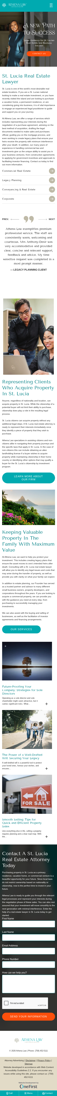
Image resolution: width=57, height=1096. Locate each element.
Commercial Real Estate (16, 170)
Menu (51, 6)
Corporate (8, 198)
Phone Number (10, 959)
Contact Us (39, 53)
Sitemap (29, 1064)
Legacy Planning (11, 180)
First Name (8, 918)
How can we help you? (14, 972)
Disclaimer (31, 1060)
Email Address (10, 945)
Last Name (8, 932)
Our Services (21, 629)
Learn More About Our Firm (28, 478)
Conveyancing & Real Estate (18, 189)
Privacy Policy (44, 1060)
